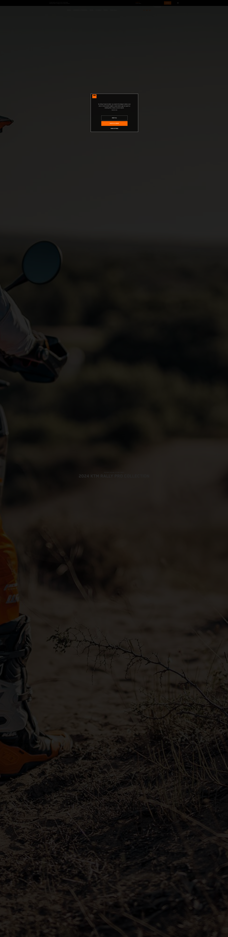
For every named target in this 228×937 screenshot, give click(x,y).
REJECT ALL (114, 118)
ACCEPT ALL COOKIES (114, 123)
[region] (114, 113)
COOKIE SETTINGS (114, 128)
